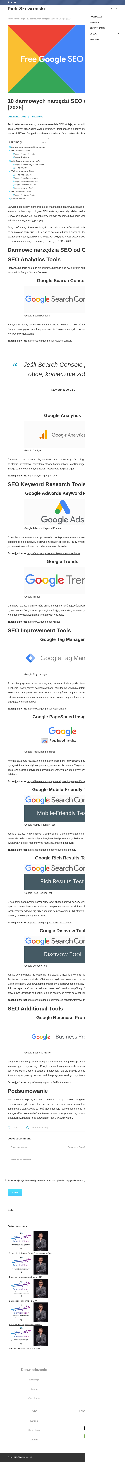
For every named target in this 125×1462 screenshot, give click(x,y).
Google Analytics (21, 157)
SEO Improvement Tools (22, 171)
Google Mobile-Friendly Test (26, 181)
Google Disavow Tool (23, 188)
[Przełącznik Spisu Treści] (42, 142)
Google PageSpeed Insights (26, 178)
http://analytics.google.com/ (42, 475)
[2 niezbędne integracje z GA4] (28, 1289)
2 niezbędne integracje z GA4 (23, 1301)
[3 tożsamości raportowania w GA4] (28, 1312)
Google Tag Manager (23, 175)
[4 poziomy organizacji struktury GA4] (28, 1265)
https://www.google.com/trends (43, 621)
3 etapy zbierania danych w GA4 (24, 1348)
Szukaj (11, 1210)
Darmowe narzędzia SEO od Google (28, 147)
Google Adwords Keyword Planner (29, 164)
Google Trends (20, 168)
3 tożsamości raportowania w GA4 (25, 1324)
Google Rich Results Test (25, 185)
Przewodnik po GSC (63, 389)
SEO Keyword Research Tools (25, 161)
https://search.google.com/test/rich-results (49, 922)
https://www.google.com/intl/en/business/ (49, 1082)
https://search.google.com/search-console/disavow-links (57, 1000)
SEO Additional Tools (21, 191)
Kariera (34, 1389)
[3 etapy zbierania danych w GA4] (28, 1336)
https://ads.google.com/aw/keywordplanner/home (53, 553)
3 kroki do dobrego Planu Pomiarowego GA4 (30, 1253)
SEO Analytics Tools (20, 150)
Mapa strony (34, 1430)
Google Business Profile (24, 195)
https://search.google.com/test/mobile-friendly (51, 850)
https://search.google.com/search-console (49, 340)
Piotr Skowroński (26, 8)
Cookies (34, 1439)
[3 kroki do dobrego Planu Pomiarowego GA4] (28, 1241)
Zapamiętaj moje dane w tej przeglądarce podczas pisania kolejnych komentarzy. (47, 1180)
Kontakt (34, 1421)
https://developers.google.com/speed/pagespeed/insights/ (58, 781)
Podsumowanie (18, 198)
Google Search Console (24, 154)
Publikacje (37, 117)
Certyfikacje (34, 1398)
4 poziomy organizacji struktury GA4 (26, 1277)
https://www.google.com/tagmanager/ (47, 708)
